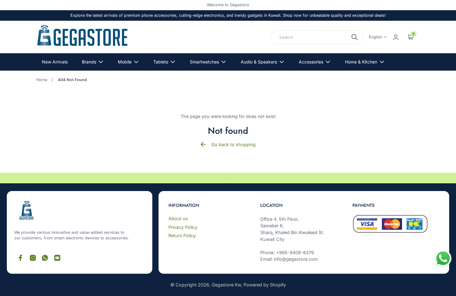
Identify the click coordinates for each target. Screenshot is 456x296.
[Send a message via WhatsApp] (443, 258)
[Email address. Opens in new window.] (57, 258)
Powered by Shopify (265, 284)
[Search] (354, 37)
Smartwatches (204, 61)
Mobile (125, 61)
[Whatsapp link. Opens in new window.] (45, 258)
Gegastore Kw (226, 284)
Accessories (311, 61)
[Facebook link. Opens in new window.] (20, 258)
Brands (89, 61)
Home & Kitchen (361, 61)
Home (41, 79)
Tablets (160, 61)
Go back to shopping (233, 144)
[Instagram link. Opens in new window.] (33, 258)
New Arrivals (55, 61)
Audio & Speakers (259, 61)
